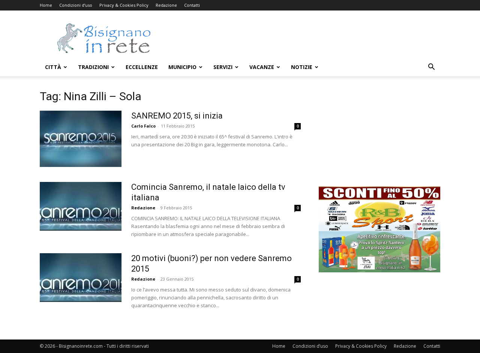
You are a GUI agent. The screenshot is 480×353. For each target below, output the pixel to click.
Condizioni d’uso (75, 5)
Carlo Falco (143, 126)
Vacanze (261, 67)
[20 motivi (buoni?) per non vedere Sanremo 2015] (81, 277)
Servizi (222, 67)
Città (53, 67)
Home (46, 5)
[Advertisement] (303, 38)
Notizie (301, 67)
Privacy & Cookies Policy (123, 5)
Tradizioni (93, 67)
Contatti (192, 5)
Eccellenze (142, 67)
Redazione (166, 5)
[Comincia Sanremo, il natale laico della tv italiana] (81, 206)
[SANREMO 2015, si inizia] (81, 139)
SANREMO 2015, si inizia (177, 115)
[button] (431, 67)
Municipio (182, 67)
